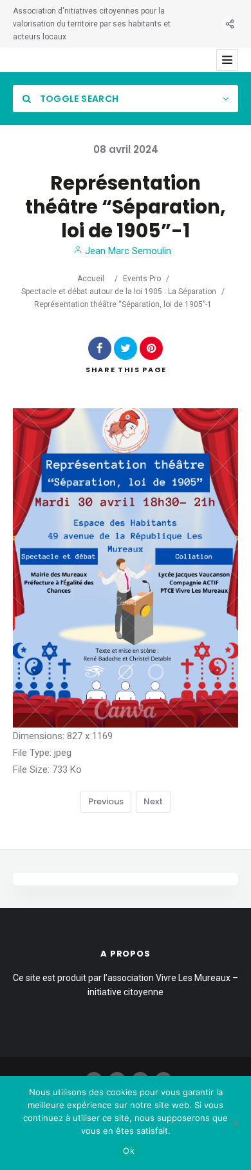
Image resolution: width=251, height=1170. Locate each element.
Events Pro (142, 278)
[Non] (234, 1122)
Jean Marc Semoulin (126, 251)
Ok (129, 1150)
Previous (106, 801)
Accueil (90, 278)
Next (153, 801)
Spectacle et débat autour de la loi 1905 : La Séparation (118, 291)
